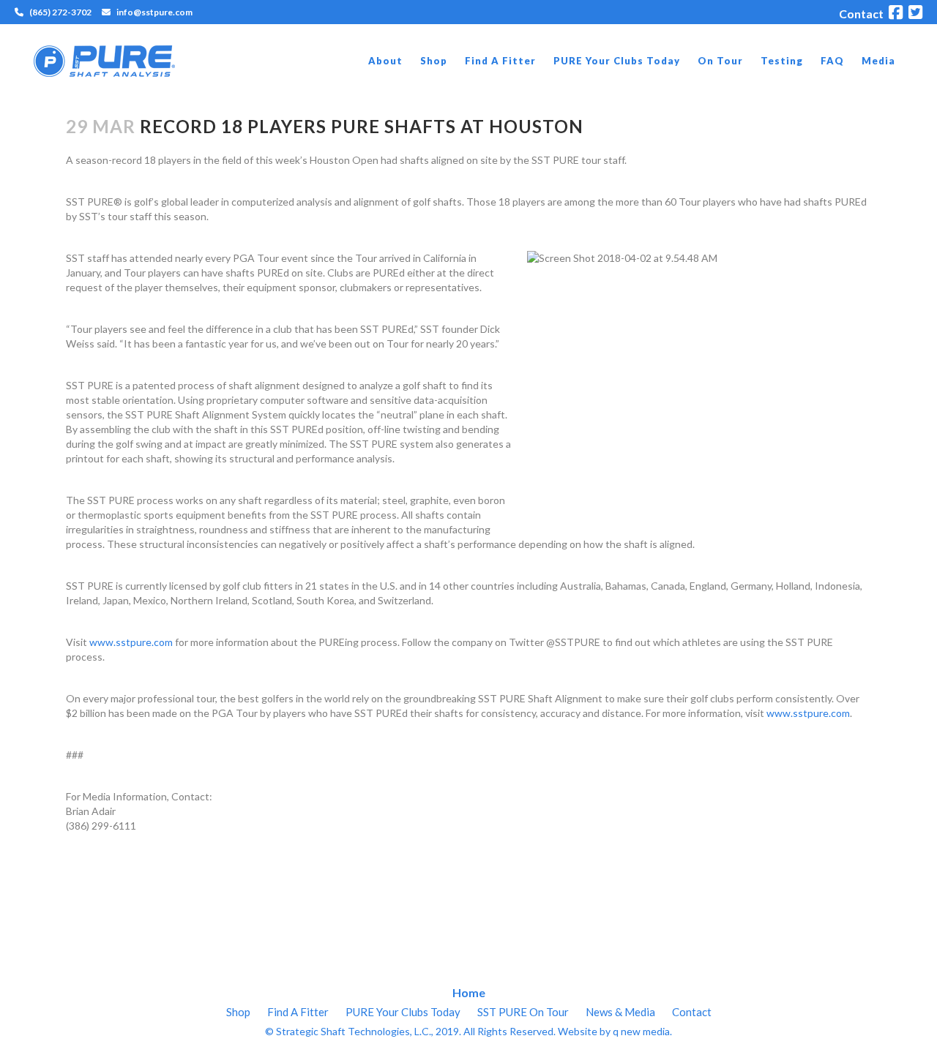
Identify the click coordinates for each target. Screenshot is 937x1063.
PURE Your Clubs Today (403, 1011)
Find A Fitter (298, 1011)
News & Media (620, 1011)
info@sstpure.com (154, 12)
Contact (861, 13)
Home (468, 992)
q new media (641, 1031)
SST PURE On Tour (523, 1011)
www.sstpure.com (131, 642)
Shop (238, 1011)
